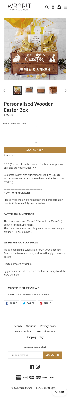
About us (31, 326)
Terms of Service (45, 331)
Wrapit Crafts (25, 387)
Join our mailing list (35, 347)
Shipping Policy (35, 337)
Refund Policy (23, 331)
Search (18, 326)
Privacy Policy (48, 326)
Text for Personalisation (14, 123)
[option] (17, 90)
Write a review (40, 294)
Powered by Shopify (45, 387)
